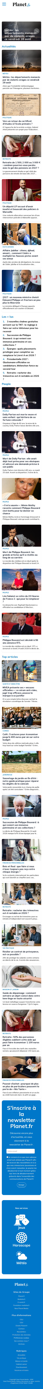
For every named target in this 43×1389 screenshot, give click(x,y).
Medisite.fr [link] (21, 1299)
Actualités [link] (21, 1355)
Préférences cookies (21, 1338)
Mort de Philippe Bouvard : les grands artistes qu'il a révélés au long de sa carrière (20, 555)
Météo (22, 1263)
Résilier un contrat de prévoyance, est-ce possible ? (21, 953)
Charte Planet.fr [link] (21, 1326)
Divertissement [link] (21, 1367)
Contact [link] (21, 1329)
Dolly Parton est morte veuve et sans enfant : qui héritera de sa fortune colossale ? (20, 417)
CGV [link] (21, 1323)
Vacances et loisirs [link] (21, 1370)
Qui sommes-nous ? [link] (21, 1341)
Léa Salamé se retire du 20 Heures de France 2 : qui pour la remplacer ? (21, 599)
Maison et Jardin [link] (21, 1361)
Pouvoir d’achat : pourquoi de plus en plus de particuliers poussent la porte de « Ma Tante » (21, 1086)
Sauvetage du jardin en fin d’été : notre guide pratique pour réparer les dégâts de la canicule (21, 781)
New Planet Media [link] (21, 1308)
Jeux (21, 1227)
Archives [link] (21, 1344)
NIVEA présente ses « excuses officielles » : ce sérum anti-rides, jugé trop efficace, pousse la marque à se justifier (20, 691)
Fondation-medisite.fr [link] (21, 1305)
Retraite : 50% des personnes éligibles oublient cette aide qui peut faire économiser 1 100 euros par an (21, 1041)
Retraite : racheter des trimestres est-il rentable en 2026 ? (21, 376)
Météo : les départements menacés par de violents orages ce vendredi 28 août (20, 35)
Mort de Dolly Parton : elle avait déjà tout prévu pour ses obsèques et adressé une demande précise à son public (21, 462)
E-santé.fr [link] (21, 1302)
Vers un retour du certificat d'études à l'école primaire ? (17, 122)
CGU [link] (21, 1319)
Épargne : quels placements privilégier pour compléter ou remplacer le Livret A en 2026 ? (20, 352)
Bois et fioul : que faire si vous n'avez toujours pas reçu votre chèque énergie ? (19, 869)
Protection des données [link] (21, 1335)
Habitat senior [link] (21, 1364)
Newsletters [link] (21, 1332)
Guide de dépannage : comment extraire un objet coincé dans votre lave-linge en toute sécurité (21, 996)
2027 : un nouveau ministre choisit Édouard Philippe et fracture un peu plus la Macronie (21, 300)
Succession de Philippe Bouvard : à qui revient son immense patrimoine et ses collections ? (21, 825)
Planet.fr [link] (21, 1296)
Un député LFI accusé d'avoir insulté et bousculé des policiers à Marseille (20, 209)
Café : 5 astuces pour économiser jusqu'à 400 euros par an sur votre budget (21, 737)
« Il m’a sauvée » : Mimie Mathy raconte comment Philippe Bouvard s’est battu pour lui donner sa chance (21, 509)
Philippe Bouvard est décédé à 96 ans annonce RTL (20, 641)
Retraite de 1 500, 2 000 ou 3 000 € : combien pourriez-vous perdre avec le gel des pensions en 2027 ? (21, 165)
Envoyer (22, 1185)
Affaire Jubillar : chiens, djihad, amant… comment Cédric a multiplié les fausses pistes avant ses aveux (20, 254)
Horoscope (21, 1245)
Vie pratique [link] (21, 1358)
